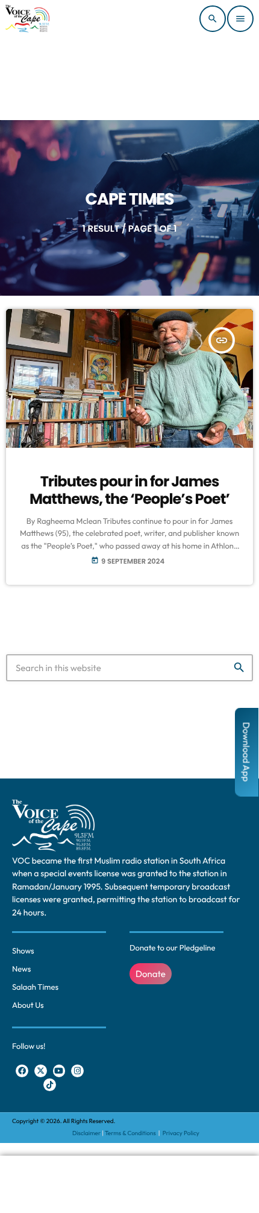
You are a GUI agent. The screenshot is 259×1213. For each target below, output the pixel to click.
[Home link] (27, 19)
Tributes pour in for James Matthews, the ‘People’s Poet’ (129, 490)
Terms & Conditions (131, 1133)
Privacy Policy (181, 1133)
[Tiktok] (49, 1084)
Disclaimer (86, 1133)
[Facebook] (22, 1071)
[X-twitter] (40, 1071)
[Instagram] (77, 1071)
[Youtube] (59, 1071)
